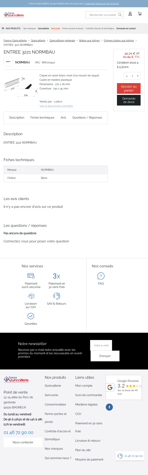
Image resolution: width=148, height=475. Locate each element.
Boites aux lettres (89, 40)
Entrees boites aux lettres (119, 40)
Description (16, 117)
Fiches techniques (42, 117)
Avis (63, 117)
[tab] (59, 377)
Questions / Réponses (87, 117)
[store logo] (14, 14)
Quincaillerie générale (62, 40)
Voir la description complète (56, 105)
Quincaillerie (38, 40)
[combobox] (105, 14)
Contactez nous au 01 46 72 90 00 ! (102, 3)
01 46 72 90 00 (134, 456)
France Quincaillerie (15, 40)
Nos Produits (13, 28)
